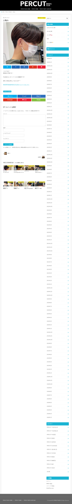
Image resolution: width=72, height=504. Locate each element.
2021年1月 (49, 284)
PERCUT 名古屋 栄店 (52, 445)
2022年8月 (49, 213)
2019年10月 (49, 339)
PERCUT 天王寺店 (51, 453)
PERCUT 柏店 (50, 464)
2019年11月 (49, 336)
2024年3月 (49, 143)
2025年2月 (49, 102)
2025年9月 (49, 77)
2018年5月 (49, 402)
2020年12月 (49, 287)
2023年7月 (49, 173)
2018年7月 (49, 395)
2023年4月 (49, 184)
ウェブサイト (6, 138)
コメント (5, 113)
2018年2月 (49, 413)
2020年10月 (49, 295)
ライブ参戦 (49, 42)
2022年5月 (49, 225)
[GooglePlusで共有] (33, 66)
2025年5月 (49, 91)
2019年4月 (49, 361)
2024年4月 (49, 139)
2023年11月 (49, 158)
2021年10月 (49, 250)
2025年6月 (49, 88)
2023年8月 (49, 169)
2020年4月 (49, 317)
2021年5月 (49, 269)
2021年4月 (49, 273)
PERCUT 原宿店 (51, 438)
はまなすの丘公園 (51, 27)
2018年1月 (49, 417)
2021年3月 (49, 276)
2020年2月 (49, 324)
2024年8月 (49, 125)
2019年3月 (49, 365)
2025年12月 (49, 65)
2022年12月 (49, 199)
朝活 (48, 38)
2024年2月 (49, 147)
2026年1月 (49, 62)
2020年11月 (49, 291)
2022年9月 (49, 210)
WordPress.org (49, 488)
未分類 (48, 471)
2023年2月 (49, 191)
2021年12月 (49, 243)
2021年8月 (49, 258)
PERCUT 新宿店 (8, 91)
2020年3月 (49, 321)
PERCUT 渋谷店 (51, 467)
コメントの (50, 485)
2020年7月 (49, 306)
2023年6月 (49, 176)
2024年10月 (49, 117)
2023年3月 (49, 188)
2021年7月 (49, 262)
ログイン (48, 481)
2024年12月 (49, 110)
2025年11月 (49, 69)
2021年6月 (49, 265)
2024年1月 (49, 151)
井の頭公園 (49, 31)
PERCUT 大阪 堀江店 (52, 449)
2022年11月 (49, 202)
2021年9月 (49, 254)
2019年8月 (49, 347)
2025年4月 (49, 95)
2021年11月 (49, 247)
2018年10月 (49, 384)
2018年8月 (49, 391)
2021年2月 (49, 280)
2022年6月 (49, 221)
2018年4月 (49, 406)
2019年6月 (49, 354)
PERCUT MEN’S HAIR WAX (45, 9)
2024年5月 (49, 136)
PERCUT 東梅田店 (51, 460)
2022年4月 (49, 228)
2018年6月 (49, 398)
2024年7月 (49, 128)
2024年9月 (49, 121)
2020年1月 (49, 328)
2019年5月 (49, 358)
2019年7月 (49, 350)
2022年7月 (49, 217)
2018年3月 (49, 410)
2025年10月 (49, 73)
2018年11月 (49, 380)
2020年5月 (49, 313)
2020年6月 (49, 310)
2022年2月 (49, 236)
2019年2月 (49, 369)
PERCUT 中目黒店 (51, 434)
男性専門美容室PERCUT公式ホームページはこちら (16, 84)
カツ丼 (48, 35)
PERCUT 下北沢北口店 (52, 427)
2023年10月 (49, 162)
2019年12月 (49, 332)
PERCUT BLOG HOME (25, 9)
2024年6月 (49, 132)
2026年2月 (49, 58)
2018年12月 (49, 376)
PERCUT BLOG (57, 500)
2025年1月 (49, 106)
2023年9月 (49, 165)
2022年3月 (49, 232)
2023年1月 (49, 195)
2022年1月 (49, 239)
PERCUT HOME (35, 9)
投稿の (49, 483)
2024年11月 (49, 114)
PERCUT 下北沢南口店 (52, 430)
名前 (4, 127)
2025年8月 (49, 80)
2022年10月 (49, 206)
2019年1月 (49, 373)
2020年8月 (49, 302)
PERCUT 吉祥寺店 (51, 442)
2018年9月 (49, 387)
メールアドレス (7, 133)
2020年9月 (49, 299)
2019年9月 (49, 343)
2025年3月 (49, 99)
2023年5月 (49, 180)
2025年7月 (49, 84)
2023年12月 (49, 154)
